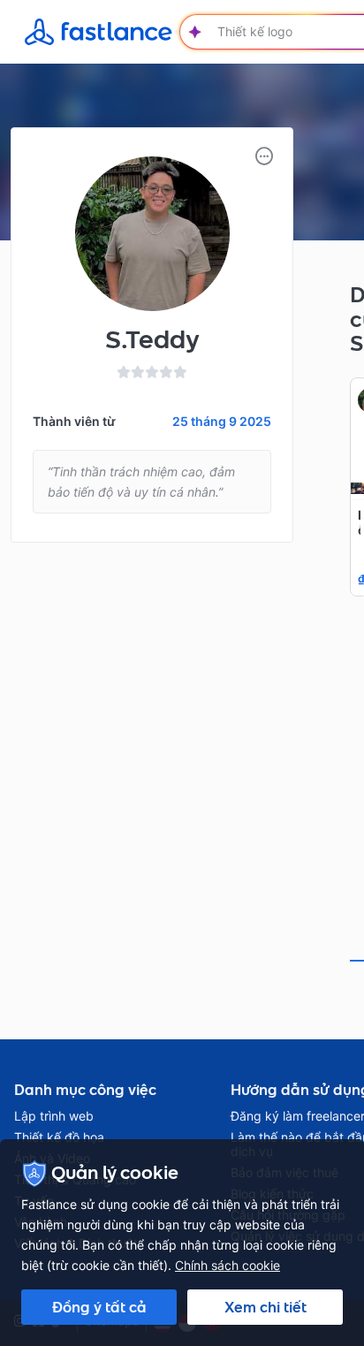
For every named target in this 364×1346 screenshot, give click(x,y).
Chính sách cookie (227, 1265)
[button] (264, 156)
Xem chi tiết (265, 1307)
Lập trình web (54, 1116)
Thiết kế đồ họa (59, 1137)
